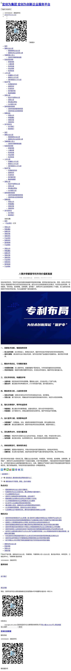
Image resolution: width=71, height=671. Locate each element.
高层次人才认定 (13, 164)
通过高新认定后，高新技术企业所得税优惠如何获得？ (23, 505)
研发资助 (11, 148)
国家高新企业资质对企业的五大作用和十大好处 (21, 498)
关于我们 (11, 213)
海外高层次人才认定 (14, 166)
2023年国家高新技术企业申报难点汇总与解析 (20, 501)
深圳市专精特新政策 (14, 143)
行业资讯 (9, 223)
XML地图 (64, 625)
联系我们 (11, 215)
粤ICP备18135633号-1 (48, 625)
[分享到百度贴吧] (22, 469)
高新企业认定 (8, 135)
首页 (5, 132)
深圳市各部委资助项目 (15, 195)
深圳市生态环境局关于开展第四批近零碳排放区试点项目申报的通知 (27, 538)
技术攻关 (11, 157)
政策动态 (7, 199)
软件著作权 (12, 177)
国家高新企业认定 (14, 137)
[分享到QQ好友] (5, 469)
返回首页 (5, 474)
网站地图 (58, 625)
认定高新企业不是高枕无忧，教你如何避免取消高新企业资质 (25, 509)
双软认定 (11, 186)
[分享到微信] (7, 469)
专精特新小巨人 (9, 141)
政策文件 (7, 231)
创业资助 (11, 155)
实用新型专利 (12, 170)
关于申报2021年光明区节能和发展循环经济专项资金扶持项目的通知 (27, 540)
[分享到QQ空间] (13, 469)
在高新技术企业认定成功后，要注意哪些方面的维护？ (23, 492)
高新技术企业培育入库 (15, 139)
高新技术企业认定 (10, 544)
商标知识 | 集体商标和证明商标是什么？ (19, 477)
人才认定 (7, 159)
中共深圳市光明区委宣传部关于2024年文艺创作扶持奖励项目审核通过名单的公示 (32, 536)
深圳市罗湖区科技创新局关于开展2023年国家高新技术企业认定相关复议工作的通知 (32, 527)
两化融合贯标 (12, 188)
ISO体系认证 (12, 190)
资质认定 (7, 181)
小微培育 (11, 150)
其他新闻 (7, 242)
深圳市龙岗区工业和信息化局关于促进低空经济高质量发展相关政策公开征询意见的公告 (34, 529)
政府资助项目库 (9, 193)
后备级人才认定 (13, 161)
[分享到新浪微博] (10, 469)
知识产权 (7, 168)
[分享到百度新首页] (19, 469)
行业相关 (7, 245)
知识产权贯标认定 (14, 184)
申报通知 (11, 204)
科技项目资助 (8, 146)
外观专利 (11, 175)
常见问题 (4, 588)
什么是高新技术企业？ (12, 494)
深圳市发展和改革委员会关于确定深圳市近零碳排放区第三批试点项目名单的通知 (32, 524)
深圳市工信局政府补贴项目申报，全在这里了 (20, 496)
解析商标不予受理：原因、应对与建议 (18, 481)
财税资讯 (7, 240)
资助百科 (11, 208)
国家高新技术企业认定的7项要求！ (16, 489)
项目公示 (11, 201)
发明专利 (11, 172)
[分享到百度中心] (16, 469)
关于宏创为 (8, 210)
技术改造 (11, 152)
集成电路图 (12, 179)
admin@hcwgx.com (10, 15)
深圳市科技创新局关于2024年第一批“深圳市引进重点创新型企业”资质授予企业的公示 (33, 518)
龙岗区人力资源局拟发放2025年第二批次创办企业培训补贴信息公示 (27, 522)
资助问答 (11, 206)
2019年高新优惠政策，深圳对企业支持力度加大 (21, 507)
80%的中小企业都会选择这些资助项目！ (18, 503)
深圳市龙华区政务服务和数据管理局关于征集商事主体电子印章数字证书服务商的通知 (33, 520)
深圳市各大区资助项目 (15, 197)
